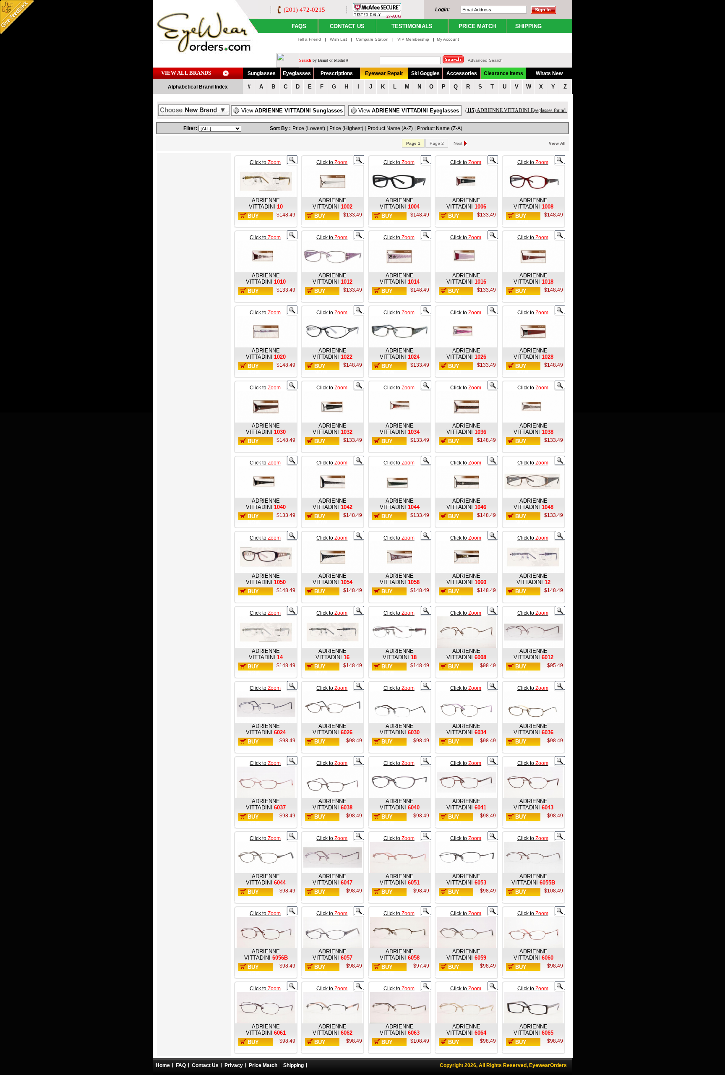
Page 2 (437, 143)
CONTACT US (347, 26)
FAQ (181, 1065)
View (292, 110)
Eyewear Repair (384, 73)
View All (557, 143)
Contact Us (205, 1065)
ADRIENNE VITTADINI (264, 203)
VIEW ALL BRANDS (186, 73)
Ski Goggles (425, 73)
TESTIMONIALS (412, 26)
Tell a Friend (309, 39)
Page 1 (413, 143)
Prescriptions (337, 73)
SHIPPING (528, 26)
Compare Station (373, 39)
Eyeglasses (297, 73)
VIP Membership (413, 39)
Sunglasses (262, 73)
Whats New (549, 73)
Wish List (339, 39)
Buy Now (254, 219)
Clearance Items (503, 73)
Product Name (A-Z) (390, 128)
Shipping (293, 1065)
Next (458, 143)
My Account (448, 39)
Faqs (299, 26)
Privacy (233, 1065)
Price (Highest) (346, 128)
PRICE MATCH (477, 26)
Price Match (263, 1065)
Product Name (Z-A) (439, 128)
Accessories (461, 73)
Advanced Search (485, 60)
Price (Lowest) (308, 128)
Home (163, 1065)
